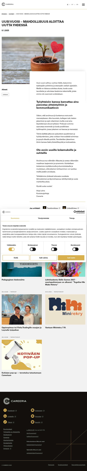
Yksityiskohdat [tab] (43, 218)
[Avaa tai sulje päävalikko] (83, 4)
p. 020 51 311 (30, 430)
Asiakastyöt (7, 435)
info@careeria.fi (31, 433)
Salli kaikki (71, 258)
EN (77, 4)
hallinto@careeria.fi (32, 436)
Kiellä (16, 258)
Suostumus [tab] (15, 218)
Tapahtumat (59, 291)
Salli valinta (43, 258)
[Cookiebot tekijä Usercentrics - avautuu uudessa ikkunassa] (75, 212)
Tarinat (13, 291)
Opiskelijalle (7, 443)
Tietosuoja (51, 465)
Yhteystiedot (8, 446)
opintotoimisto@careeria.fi (34, 453)
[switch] (33, 249)
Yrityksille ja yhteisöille (11, 432)
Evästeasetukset (63, 465)
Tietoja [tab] (71, 218)
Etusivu (4, 14)
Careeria (6, 437)
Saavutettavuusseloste (78, 465)
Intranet (6, 448)
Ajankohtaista (8, 440)
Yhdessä (5, 94)
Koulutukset (7, 429)
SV (72, 4)
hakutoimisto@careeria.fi (34, 445)
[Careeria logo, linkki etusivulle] (7, 5)
